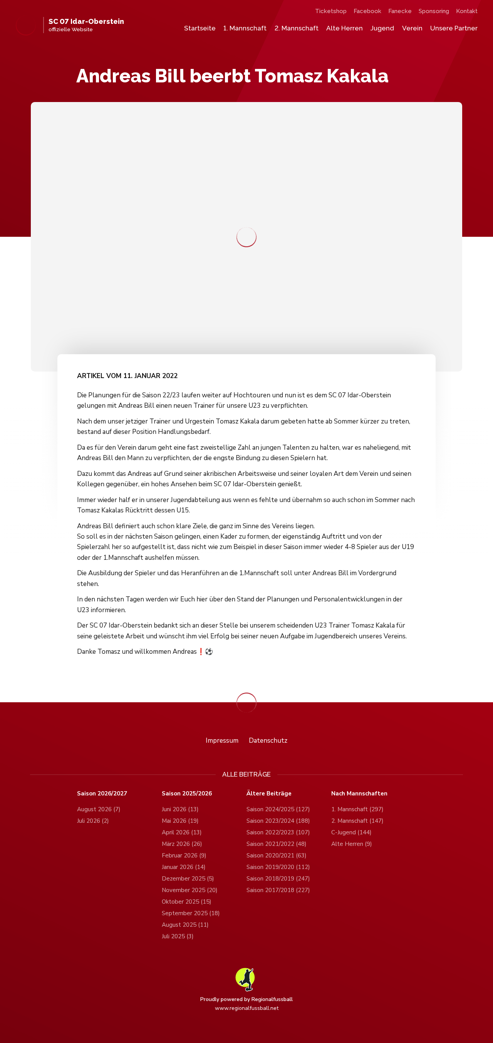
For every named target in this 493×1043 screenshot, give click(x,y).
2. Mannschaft (297, 28)
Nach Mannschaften (359, 793)
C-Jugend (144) (351, 832)
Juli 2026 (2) (93, 821)
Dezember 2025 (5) (188, 878)
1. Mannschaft (245, 28)
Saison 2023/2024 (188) (278, 821)
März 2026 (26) (182, 844)
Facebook (367, 11)
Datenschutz (268, 740)
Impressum (222, 740)
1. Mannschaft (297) (357, 809)
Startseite (200, 28)
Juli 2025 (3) (178, 936)
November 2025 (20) (190, 890)
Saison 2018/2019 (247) (278, 878)
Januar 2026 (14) (184, 867)
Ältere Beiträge (269, 793)
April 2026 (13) (182, 832)
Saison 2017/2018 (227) (278, 890)
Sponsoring (434, 11)
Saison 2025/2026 (187, 793)
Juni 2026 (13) (180, 809)
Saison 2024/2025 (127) (278, 809)
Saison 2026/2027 (102, 793)
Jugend (382, 28)
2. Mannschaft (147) (357, 821)
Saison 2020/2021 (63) (276, 855)
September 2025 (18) (191, 913)
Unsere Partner (454, 28)
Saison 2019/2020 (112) (278, 867)
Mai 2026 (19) (180, 821)
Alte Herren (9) (351, 844)
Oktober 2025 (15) (186, 902)
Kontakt (467, 11)
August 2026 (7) (99, 809)
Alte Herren (344, 28)
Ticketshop (331, 11)
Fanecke (400, 11)
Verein (412, 28)
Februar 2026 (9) (184, 855)
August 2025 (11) (185, 925)
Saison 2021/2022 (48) (276, 844)
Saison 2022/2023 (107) (278, 832)
